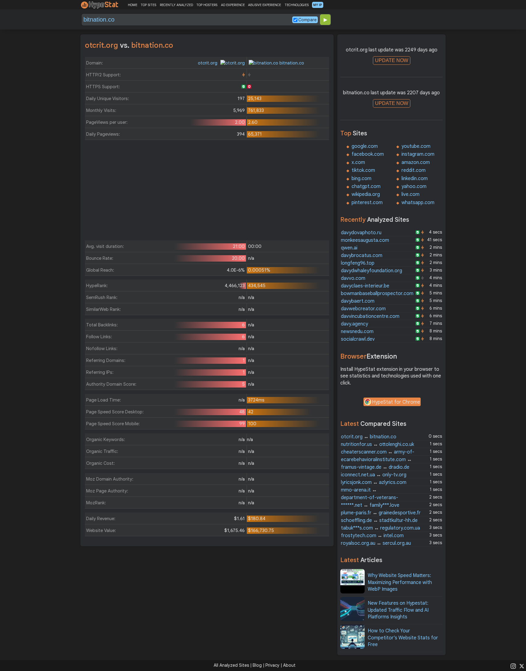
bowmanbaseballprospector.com (377, 293)
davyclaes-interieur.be (365, 286)
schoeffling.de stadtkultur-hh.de (379, 520)
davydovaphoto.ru (361, 233)
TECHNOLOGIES (297, 5)
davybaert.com (357, 301)
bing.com (361, 179)
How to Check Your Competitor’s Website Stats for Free (403, 638)
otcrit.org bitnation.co (368, 437)
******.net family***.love (370, 505)
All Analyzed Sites (231, 665)
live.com (410, 194)
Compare (307, 20)
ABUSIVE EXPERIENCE (264, 5)
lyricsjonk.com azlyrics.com (373, 482)
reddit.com (414, 170)
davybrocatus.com (361, 255)
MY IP (317, 5)
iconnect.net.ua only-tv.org (373, 475)
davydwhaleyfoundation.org (371, 271)
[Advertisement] (207, 191)
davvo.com (353, 278)
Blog (257, 665)
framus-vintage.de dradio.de (375, 467)
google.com (365, 146)
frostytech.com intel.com (372, 536)
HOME (132, 5)
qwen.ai (349, 248)
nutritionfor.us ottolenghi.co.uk (377, 444)
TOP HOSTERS (206, 5)
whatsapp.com (418, 203)
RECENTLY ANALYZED (176, 5)
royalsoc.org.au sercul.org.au (376, 543)
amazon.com (416, 162)
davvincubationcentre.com (370, 316)
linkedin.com (415, 179)
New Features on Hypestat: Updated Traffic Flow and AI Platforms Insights (398, 610)
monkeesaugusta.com (365, 240)
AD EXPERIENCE (233, 5)
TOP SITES (148, 5)
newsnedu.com (357, 332)
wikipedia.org (366, 194)
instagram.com (418, 154)
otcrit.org (208, 63)
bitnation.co (291, 63)
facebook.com (368, 154)
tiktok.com (363, 170)
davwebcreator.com (363, 309)
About (289, 665)
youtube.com (416, 146)
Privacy (272, 665)
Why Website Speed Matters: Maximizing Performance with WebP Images (400, 582)
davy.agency (354, 324)
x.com (358, 162)
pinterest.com (367, 203)
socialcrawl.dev (358, 339)
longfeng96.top (357, 263)
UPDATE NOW (391, 60)
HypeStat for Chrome (396, 402)
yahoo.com (414, 186)
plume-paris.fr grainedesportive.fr (381, 513)
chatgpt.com (366, 186)
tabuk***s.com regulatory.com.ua (380, 528)
